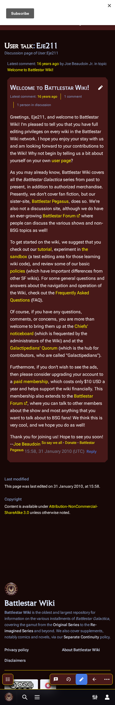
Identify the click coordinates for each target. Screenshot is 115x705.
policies (17, 271)
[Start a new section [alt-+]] (56, 679)
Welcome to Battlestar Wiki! (30, 70)
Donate (70, 443)
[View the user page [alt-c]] (94, 679)
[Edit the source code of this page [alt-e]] (81, 679)
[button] (100, 87)
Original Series (66, 624)
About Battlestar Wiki (81, 650)
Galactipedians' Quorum (34, 348)
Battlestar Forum (59, 215)
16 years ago (48, 63)
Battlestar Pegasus (50, 201)
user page (61, 160)
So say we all (52, 443)
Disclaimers (15, 660)
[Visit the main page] (9, 697)
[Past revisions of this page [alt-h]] (69, 679)
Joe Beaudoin (26, 444)
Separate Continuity (81, 637)
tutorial (45, 249)
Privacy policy (16, 650)
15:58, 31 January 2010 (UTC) (54, 451)
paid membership (31, 381)
